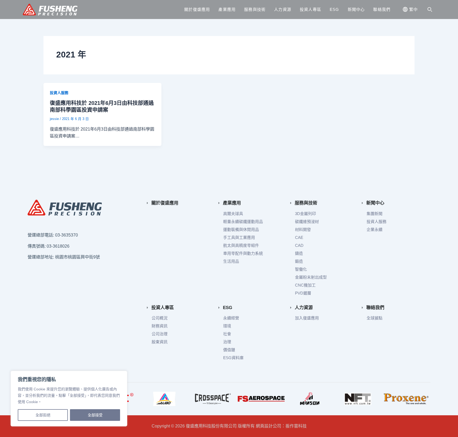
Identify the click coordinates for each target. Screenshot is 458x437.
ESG (334, 9)
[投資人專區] (147, 307)
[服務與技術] (291, 203)
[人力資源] (291, 307)
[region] (69, 398)
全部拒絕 (43, 415)
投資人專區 (310, 9)
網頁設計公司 (268, 426)
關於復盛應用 (197, 9)
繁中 (413, 9)
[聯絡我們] (362, 307)
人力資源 (282, 9)
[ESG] (219, 307)
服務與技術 (255, 9)
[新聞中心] (362, 203)
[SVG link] (65, 208)
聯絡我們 (381, 9)
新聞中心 (356, 9)
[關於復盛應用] (147, 203)
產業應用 (227, 9)
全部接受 (95, 415)
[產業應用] (219, 203)
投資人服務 (59, 93)
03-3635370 (66, 235)
